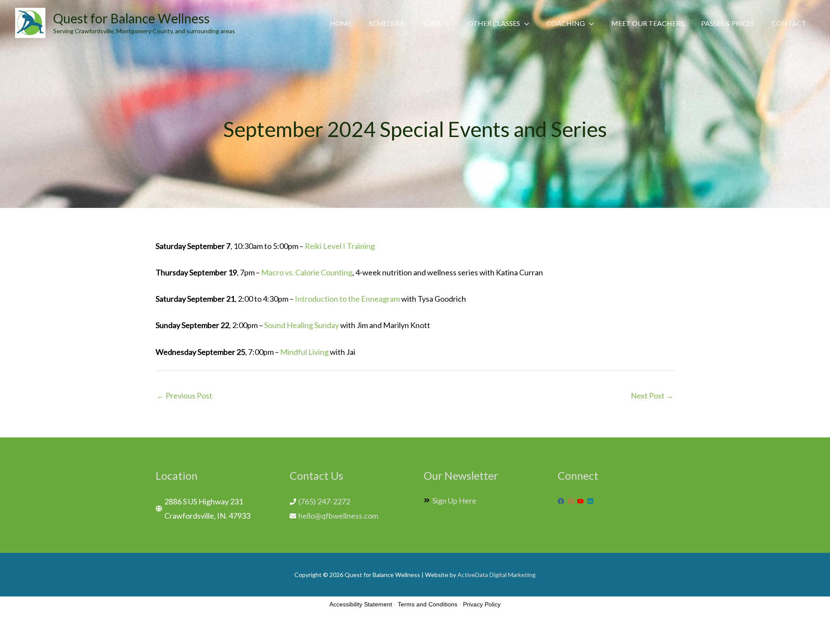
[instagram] (572, 501)
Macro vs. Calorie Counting (306, 272)
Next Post (652, 395)
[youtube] (581, 501)
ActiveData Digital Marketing (496, 574)
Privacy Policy (482, 604)
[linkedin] (591, 501)
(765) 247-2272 (324, 501)
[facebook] (562, 501)
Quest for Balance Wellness (131, 18)
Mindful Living (304, 352)
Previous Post (184, 395)
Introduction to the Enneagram (347, 298)
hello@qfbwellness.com (338, 515)
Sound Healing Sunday (301, 325)
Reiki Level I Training (340, 246)
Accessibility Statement (360, 604)
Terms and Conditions (427, 604)
